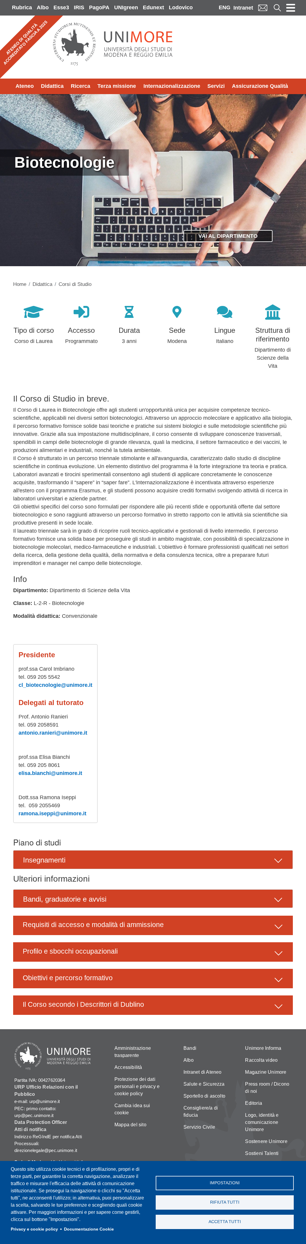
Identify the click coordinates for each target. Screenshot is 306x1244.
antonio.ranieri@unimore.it (53, 733)
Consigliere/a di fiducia (200, 1111)
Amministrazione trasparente (132, 1052)
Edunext (153, 7)
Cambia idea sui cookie (132, 1109)
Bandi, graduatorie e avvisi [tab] (64, 899)
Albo (43, 7)
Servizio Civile (199, 1127)
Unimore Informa (263, 1048)
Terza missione (116, 86)
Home (19, 284)
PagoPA (99, 7)
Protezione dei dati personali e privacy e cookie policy (137, 1086)
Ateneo (25, 86)
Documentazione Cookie (89, 1229)
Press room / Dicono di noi (267, 1087)
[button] (153, 925)
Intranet (243, 8)
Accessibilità (128, 1067)
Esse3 (61, 7)
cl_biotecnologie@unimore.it (55, 685)
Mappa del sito (130, 1124)
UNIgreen (126, 7)
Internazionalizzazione (171, 86)
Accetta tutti (225, 1222)
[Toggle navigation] (290, 7)
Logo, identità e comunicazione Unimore (262, 1122)
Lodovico (181, 7)
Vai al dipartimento (228, 236)
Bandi (189, 1048)
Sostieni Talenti (262, 1153)
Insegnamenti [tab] (44, 860)
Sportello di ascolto (204, 1096)
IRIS (79, 7)
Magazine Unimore (265, 1072)
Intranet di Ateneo (202, 1072)
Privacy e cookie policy (34, 1229)
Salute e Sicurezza (204, 1084)
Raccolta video (261, 1060)
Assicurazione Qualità (260, 86)
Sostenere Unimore (266, 1141)
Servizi (216, 86)
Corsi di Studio (75, 284)
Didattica (52, 86)
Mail (262, 7)
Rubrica (22, 7)
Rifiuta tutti (224, 1202)
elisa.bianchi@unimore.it (50, 773)
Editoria (253, 1103)
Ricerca (80, 86)
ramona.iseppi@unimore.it (52, 813)
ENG (224, 7)
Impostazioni (225, 1183)
